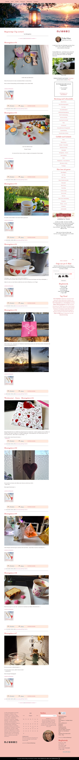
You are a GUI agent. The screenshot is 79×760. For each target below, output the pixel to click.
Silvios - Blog (61, 734)
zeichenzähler (63, 208)
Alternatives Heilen (63, 163)
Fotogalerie (36, 1)
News (63, 139)
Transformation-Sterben (63, 133)
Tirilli (59, 732)
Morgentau (63, 201)
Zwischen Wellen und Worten (64, 729)
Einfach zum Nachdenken (64, 730)
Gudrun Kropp (63, 190)
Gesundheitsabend (63, 109)
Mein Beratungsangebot (63, 104)
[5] (28, 38)
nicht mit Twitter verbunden (19, 105)
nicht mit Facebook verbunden (8, 105)
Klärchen (63, 195)
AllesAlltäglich (63, 172)
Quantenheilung (63, 130)
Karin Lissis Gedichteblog (63, 198)
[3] (25, 38)
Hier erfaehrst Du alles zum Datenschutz (48, 758)
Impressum (22, 1)
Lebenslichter (61, 717)
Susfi (60, 721)
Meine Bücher (63, 101)
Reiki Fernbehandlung (63, 114)
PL (27, 108)
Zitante (60, 719)
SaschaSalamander (62, 728)
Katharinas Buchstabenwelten (64, 733)
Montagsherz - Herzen (63, 152)
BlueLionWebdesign (31, 743)
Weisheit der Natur (63, 147)
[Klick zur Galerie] (26, 59)
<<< (24, 715)
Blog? (69, 79)
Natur (63, 158)
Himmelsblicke (64, 155)
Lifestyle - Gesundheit (63, 144)
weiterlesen (7, 438)
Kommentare (18, 108)
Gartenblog (63, 188)
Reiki (64, 122)
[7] (30, 38)
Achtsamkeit (63, 125)
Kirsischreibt (63, 193)
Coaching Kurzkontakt (63, 120)
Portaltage (64, 165)
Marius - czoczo (63, 203)
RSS (22, 108)
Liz (4, 108)
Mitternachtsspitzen (62, 716)
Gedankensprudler (62, 727)
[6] (29, 38)
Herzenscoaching (63, 117)
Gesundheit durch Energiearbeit (63, 127)
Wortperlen (63, 206)
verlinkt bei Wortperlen (9, 88)
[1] (23, 38)
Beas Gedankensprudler (64, 180)
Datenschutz (29, 1)
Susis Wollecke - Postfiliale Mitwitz (65, 720)
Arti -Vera (63, 174)
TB (25, 108)
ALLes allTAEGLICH (63, 723)
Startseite (7, 1)
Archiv (12, 1)
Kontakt (16, 1)
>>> (37, 715)
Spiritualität (63, 150)
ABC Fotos (63, 177)
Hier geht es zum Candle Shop (63, 217)
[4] (27, 38)
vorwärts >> (33, 38)
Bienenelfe (63, 182)
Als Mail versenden (31, 105)
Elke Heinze (63, 185)
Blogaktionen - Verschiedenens (63, 160)
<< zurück (20, 38)
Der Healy (64, 107)
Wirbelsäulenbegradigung (64, 112)
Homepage (71, 78)
